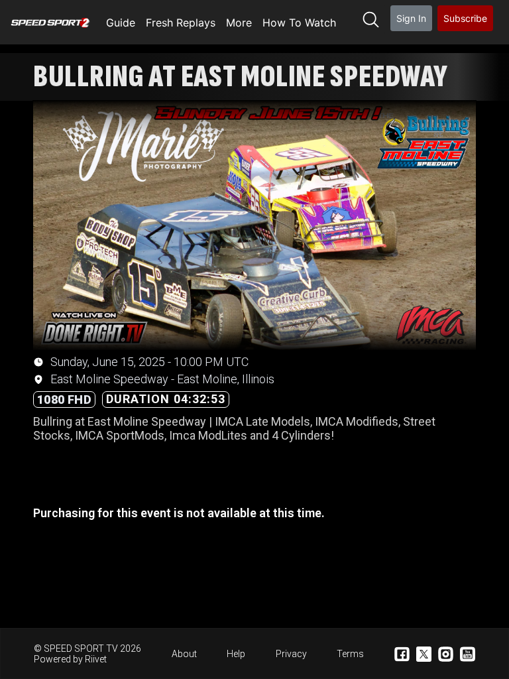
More (239, 22)
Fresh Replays (180, 22)
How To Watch (299, 22)
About (184, 653)
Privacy (291, 653)
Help (236, 653)
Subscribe (465, 18)
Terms (350, 653)
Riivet (96, 659)
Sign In (411, 18)
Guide (120, 22)
